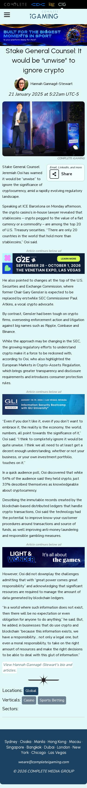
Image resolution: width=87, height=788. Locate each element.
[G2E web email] (43, 263)
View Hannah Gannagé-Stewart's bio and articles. (37, 667)
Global (31, 690)
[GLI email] (43, 404)
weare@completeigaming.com (43, 762)
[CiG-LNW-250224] (43, 557)
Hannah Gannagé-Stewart (51, 83)
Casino (29, 700)
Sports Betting (52, 700)
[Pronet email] (43, 34)
